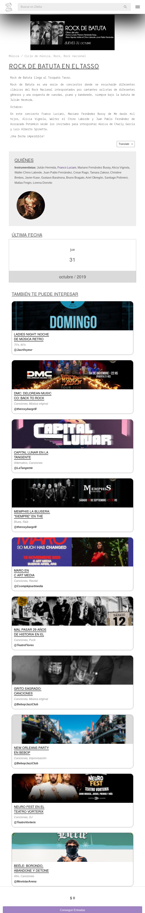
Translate (125, 143)
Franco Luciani (66, 167)
